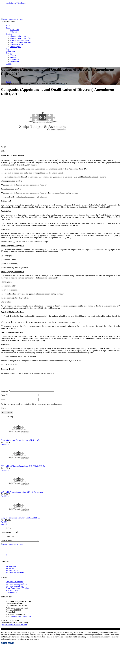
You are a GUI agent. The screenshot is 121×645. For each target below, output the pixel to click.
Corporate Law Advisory (19, 40)
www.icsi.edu (11, 568)
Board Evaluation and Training (21, 42)
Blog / (8, 82)
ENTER (4, 643)
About (8, 28)
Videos (13, 55)
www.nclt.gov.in (12, 570)
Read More (5, 444)
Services (9, 34)
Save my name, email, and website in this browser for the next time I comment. (33, 404)
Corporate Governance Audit (21, 38)
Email (4, 399)
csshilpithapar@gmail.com (15, 3)
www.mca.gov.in (12, 566)
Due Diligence (15, 47)
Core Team (14, 30)
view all (4, 524)
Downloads (14, 61)
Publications (14, 59)
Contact (8, 64)
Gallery (13, 57)
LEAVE (11, 643)
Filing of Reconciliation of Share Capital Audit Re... (20, 518)
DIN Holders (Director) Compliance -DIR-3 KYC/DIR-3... (23, 466)
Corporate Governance (18, 36)
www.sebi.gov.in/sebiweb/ (15, 572)
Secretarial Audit (16, 45)
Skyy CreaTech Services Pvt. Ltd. (14, 625)
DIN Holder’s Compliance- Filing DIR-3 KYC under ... (22, 492)
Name (4, 395)
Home (8, 25)
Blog (7, 49)
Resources (9, 53)
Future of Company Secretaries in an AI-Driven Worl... (21, 440)
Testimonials (10, 51)
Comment (5, 391)
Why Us (13, 32)
